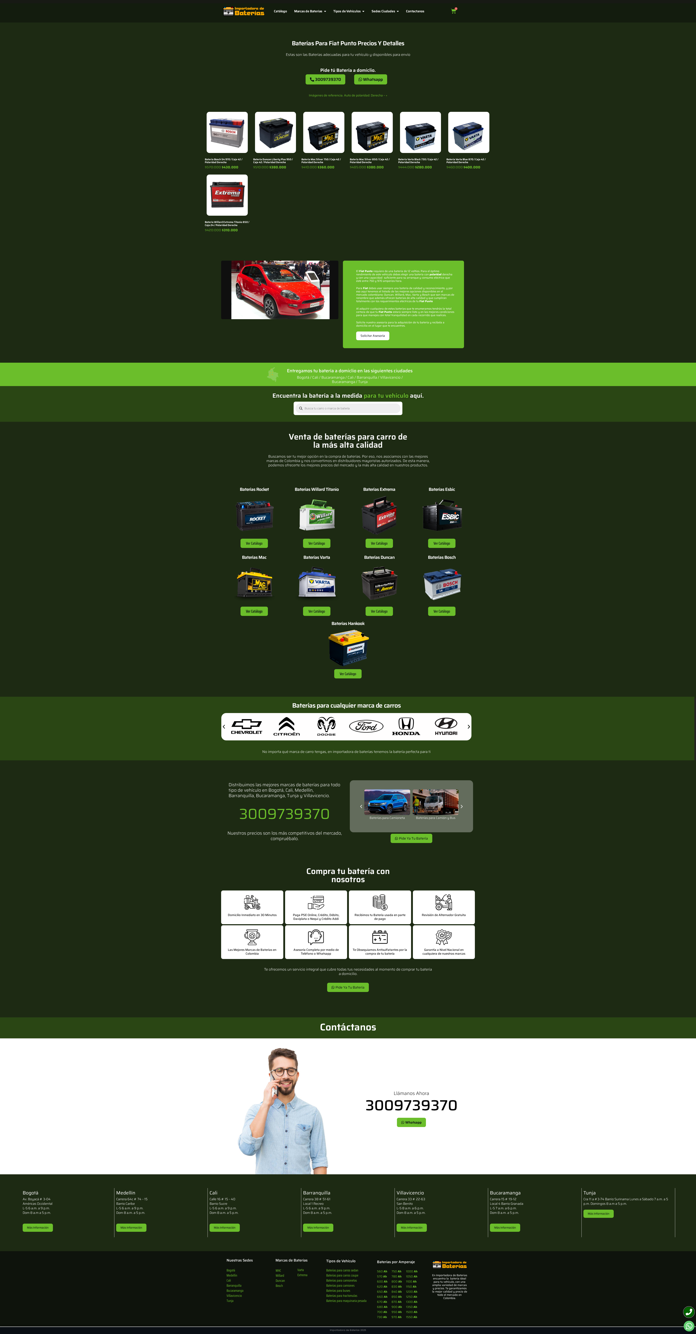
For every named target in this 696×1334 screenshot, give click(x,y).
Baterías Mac (254, 557)
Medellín (232, 1275)
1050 (411, 1276)
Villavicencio (234, 1295)
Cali (229, 1280)
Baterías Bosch (442, 557)
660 (382, 1296)
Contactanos (415, 11)
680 (382, 1307)
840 (397, 1291)
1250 (411, 1296)
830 (397, 1286)
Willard (280, 1275)
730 (382, 1317)
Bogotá (231, 1270)
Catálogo (280, 11)
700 (382, 1312)
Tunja (230, 1300)
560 (382, 1271)
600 (382, 1281)
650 (382, 1291)
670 (382, 1302)
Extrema (302, 1275)
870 (396, 1302)
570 (382, 1276)
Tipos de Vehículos (347, 11)
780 (396, 1276)
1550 (411, 1317)
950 (397, 1312)
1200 (411, 1291)
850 (397, 1296)
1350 (411, 1307)
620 (382, 1286)
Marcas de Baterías (308, 11)
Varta (300, 1270)
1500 (411, 1312)
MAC (278, 1270)
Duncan (280, 1280)
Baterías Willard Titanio (317, 489)
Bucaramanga (235, 1290)
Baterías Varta (316, 557)
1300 (411, 1302)
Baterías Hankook (348, 623)
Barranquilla (234, 1285)
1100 (411, 1281)
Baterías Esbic (442, 489)
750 (396, 1271)
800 (397, 1281)
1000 (411, 1271)
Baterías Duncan (379, 557)
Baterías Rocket (254, 489)
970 (396, 1317)
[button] (223, 726)
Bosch (279, 1285)
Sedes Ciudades (383, 11)
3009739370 (284, 813)
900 (397, 1307)
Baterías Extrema (379, 489)
